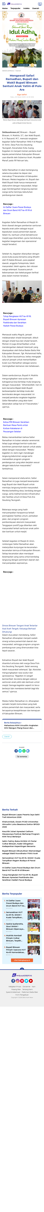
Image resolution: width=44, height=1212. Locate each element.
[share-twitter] (20, 751)
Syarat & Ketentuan (13, 992)
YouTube (32, 984)
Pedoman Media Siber (30, 992)
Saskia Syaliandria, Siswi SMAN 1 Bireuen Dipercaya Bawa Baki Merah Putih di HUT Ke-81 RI (14, 926)
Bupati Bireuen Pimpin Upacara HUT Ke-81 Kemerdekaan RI (16, 950)
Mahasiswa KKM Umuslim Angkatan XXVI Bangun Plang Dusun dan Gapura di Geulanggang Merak (21, 726)
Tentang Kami (27, 989)
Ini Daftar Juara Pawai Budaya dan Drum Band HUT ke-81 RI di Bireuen (17, 210)
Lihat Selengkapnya (21, 960)
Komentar (23, 757)
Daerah (35, 8)
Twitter (27, 984)
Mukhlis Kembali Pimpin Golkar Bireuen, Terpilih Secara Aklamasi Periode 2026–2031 (14, 938)
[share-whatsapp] (24, 751)
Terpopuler (15, 8)
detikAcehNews (8, 71)
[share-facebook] (16, 751)
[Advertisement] (22, 598)
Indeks (26, 8)
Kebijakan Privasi (15, 987)
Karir (33, 987)
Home (5, 8)
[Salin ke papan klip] (28, 751)
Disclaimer (26, 987)
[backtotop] (22, 970)
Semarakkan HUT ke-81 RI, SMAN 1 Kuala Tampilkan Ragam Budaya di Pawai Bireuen (14, 915)
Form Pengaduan (22, 995)
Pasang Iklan (16, 989)
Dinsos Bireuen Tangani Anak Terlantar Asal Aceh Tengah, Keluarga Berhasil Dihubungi (20, 628)
